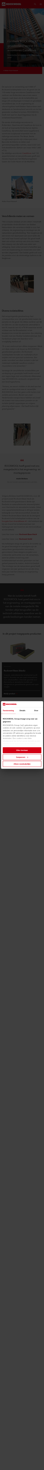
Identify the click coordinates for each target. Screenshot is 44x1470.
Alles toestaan (22, 750)
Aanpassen (20, 757)
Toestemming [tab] (8, 711)
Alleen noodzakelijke (22, 764)
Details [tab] (22, 711)
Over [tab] (36, 711)
